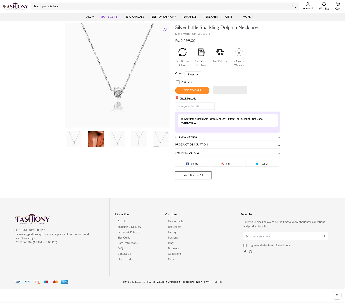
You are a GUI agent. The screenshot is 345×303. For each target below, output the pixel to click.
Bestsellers (174, 226)
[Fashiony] (16, 6)
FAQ (120, 248)
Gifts (229, 16)
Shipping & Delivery (129, 226)
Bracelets (173, 248)
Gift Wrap (187, 82)
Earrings (189, 16)
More (247, 16)
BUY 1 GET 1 (109, 16)
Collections (174, 253)
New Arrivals (134, 16)
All (88, 16)
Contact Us (124, 253)
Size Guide (124, 237)
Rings (171, 242)
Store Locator (126, 259)
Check (208, 106)
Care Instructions (128, 242)
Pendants (211, 16)
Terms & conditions (279, 245)
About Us (123, 221)
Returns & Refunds (129, 232)
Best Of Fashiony (163, 16)
